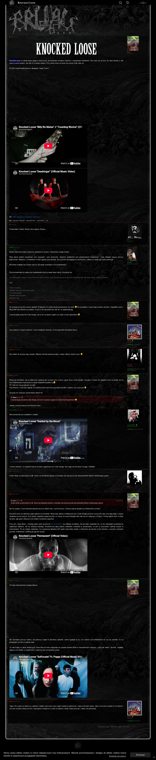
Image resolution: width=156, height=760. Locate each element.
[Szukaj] (120, 2)
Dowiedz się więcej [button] (117, 756)
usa (47, 220)
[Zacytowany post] (22, 397)
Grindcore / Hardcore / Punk (113, 726)
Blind (14, 397)
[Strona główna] (12, 2)
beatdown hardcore (19, 220)
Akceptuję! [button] (140, 755)
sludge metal (40, 220)
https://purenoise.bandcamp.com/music (26, 217)
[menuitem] (146, 734)
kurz (14, 500)
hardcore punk (30, 220)
